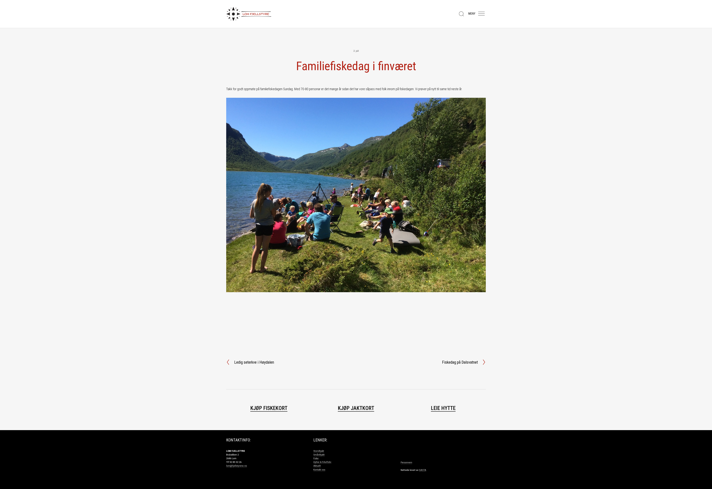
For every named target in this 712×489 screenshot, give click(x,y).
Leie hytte (443, 408)
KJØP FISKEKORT (268, 408)
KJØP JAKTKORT (356, 408)
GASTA (422, 470)
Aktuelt (317, 465)
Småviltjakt (319, 454)
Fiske (316, 458)
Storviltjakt (318, 451)
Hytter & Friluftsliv (322, 462)
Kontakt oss (319, 469)
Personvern (406, 462)
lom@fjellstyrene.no (236, 465)
